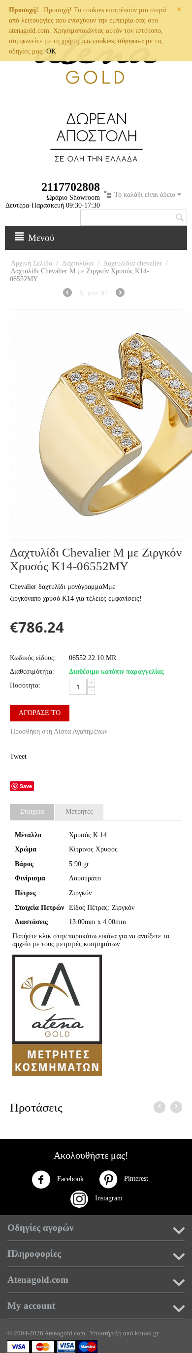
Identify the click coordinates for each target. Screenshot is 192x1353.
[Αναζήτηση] (180, 218)
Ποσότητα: (25, 685)
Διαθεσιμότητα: (32, 671)
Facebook (69, 1179)
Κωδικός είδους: (33, 658)
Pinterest (133, 1178)
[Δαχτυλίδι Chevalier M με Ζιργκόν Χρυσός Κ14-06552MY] (96, 425)
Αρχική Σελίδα (31, 263)
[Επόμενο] (120, 294)
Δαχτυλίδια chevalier (132, 263)
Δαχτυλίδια (78, 263)
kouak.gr (147, 1333)
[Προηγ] (67, 294)
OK (51, 51)
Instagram (106, 1198)
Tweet (18, 756)
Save (26, 786)
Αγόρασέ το (40, 712)
